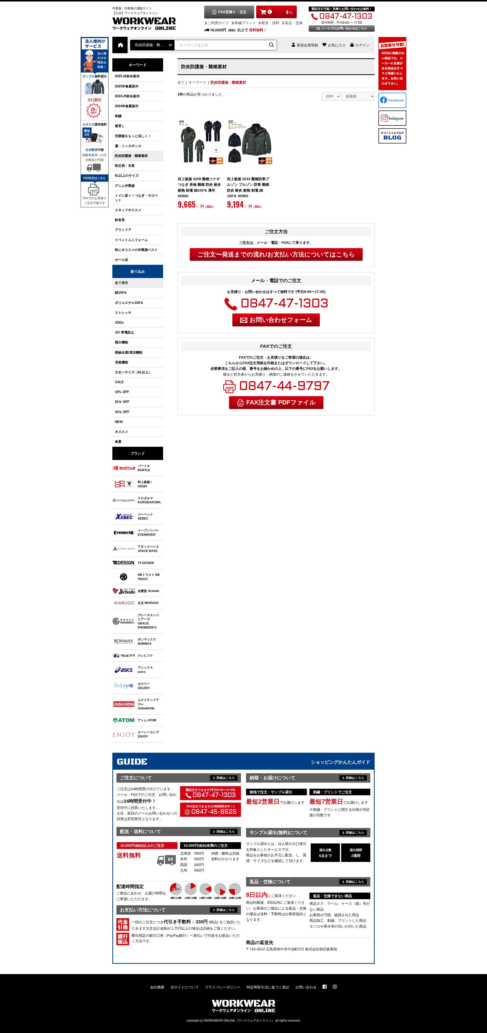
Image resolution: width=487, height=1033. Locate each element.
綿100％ (121, 292)
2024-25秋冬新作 (127, 96)
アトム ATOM (147, 720)
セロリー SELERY (144, 685)
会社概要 (157, 987)
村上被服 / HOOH (144, 484)
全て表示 (121, 283)
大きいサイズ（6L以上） (133, 372)
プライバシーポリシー (222, 987)
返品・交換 (294, 23)
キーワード (138, 65)
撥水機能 (121, 342)
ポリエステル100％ (129, 303)
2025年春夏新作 (126, 86)
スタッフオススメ (128, 210)
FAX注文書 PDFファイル (281, 402)
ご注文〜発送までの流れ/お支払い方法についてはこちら (276, 254)
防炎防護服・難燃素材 (131, 156)
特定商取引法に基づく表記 (268, 987)
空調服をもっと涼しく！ (133, 136)
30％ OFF (122, 412)
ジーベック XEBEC (145, 516)
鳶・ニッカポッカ (128, 146)
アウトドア (123, 230)
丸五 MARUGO (148, 602)
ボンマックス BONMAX (147, 641)
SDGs (119, 322)
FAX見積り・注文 (232, 12)
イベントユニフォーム (131, 240)
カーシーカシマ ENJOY (148, 734)
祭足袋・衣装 (125, 166)
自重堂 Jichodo (148, 591)
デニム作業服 (125, 186)
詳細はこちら (226, 778)
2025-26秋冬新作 (127, 76)
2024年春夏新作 (126, 106)
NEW (119, 422)
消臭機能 (121, 362)
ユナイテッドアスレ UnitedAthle (148, 704)
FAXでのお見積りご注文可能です (95, 200)
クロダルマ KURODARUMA (149, 500)
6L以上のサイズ (126, 175)
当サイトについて (184, 987)
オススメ (121, 432)
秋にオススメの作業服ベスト (136, 250)
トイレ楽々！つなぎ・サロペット (136, 198)
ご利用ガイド (218, 23)
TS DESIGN (146, 562)
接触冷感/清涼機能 (128, 352)
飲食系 (120, 220)
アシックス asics (145, 669)
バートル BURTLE (144, 467)
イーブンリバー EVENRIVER (148, 532)
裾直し (120, 126)
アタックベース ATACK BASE (148, 548)
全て (181, 82)
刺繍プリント (245, 23)
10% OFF (122, 392)
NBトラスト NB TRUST (149, 576)
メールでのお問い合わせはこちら (344, 28)
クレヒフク (145, 655)
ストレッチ (123, 313)
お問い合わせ (306, 987)
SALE (119, 382)
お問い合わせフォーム (281, 319)
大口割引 (95, 100)
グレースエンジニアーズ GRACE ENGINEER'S (148, 621)
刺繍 (118, 116)
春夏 (118, 442)
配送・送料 (270, 23)
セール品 (121, 260)
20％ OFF (122, 402)
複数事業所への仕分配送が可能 (94, 157)
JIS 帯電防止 (124, 332)
